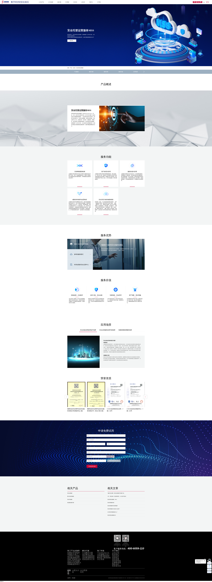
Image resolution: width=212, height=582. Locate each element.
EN (207, 2)
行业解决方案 (87, 553)
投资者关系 (116, 566)
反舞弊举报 (116, 563)
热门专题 (100, 551)
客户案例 (67, 2)
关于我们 (99, 2)
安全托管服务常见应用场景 (112, 505)
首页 (68, 67)
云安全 (74, 67)
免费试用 (71, 40)
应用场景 (135, 71)
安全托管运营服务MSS (112, 515)
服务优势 (106, 71)
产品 (71, 67)
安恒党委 (115, 559)
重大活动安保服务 (70, 496)
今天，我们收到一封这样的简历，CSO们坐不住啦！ (117, 496)
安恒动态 (115, 556)
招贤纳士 (115, 558)
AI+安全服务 (50, 2)
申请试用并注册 (91, 466)
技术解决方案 (87, 554)
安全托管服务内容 (111, 502)
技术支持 (75, 2)
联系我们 (115, 554)
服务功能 (91, 71)
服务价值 (121, 71)
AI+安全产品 (41, 2)
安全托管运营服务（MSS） (112, 499)
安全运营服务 (69, 493)
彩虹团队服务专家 (70, 502)
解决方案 (59, 2)
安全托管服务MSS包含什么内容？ (114, 508)
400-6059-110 (136, 548)
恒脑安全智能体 (73, 553)
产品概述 (76, 71)
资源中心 (91, 2)
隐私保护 (115, 564)
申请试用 (198, 2)
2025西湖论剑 (83, 571)
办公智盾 (100, 559)
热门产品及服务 (73, 551)
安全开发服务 (69, 499)
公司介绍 (115, 553)
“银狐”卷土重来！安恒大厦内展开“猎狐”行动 (116, 493)
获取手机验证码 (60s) (113, 460)
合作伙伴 (83, 2)
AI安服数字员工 (103, 554)
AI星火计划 (75, 571)
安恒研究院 (116, 561)
